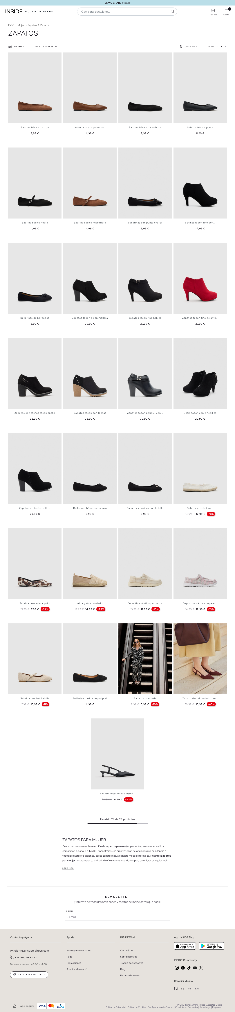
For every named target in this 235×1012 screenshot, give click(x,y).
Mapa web (217, 1007)
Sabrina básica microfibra (145, 127)
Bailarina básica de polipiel (90, 698)
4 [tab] (17, 56)
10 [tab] (194, 626)
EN (197, 988)
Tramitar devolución (77, 969)
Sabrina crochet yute (200, 508)
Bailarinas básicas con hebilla (145, 508)
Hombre (46, 11)
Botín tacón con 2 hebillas (200, 412)
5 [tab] (19, 56)
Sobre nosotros (128, 956)
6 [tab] (21, 56)
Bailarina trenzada (145, 698)
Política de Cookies (137, 1007)
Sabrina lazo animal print (34, 603)
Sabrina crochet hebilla (34, 698)
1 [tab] (12, 56)
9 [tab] (192, 626)
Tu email (69, 911)
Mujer (31, 11)
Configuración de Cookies (160, 1007)
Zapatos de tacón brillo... (35, 508)
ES (183, 988)
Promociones (74, 962)
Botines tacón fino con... (200, 222)
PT (190, 988)
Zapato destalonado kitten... (200, 698)
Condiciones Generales (186, 1007)
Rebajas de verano (130, 975)
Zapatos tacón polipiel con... (145, 412)
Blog (122, 969)
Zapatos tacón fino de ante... (200, 317)
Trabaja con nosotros (131, 962)
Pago (69, 956)
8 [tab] (190, 151)
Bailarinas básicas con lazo (90, 508)
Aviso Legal (205, 1007)
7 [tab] (188, 56)
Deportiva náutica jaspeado (200, 603)
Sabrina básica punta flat (90, 127)
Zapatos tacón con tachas (90, 412)
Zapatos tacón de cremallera (90, 317)
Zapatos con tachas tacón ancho (35, 412)
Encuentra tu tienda (31, 975)
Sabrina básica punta (200, 127)
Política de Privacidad (116, 1007)
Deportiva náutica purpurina (145, 603)
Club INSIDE (126, 950)
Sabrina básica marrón (35, 127)
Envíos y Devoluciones (79, 950)
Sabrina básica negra (35, 222)
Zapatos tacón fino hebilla (145, 317)
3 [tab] (16, 56)
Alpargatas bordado (90, 603)
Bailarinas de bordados (34, 317)
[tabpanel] (35, 87)
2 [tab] (14, 56)
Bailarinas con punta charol (145, 222)
